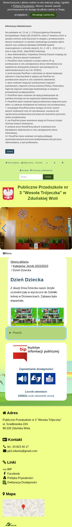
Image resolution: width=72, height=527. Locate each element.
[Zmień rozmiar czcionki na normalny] (47, 163)
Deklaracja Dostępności (22, 482)
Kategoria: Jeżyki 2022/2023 (30, 266)
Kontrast (25, 170)
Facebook (13, 473)
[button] (4, 228)
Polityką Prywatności (23, 6)
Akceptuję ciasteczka (43, 14)
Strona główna (13, 163)
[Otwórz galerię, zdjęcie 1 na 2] (24, 317)
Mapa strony (28, 163)
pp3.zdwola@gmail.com (22, 450)
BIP (9, 469)
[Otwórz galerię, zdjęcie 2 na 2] (51, 317)
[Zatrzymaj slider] (36, 246)
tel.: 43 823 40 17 (18, 446)
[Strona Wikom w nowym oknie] (10, 524)
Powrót (17, 332)
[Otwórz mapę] (24, 507)
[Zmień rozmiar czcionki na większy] (54, 163)
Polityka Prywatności (20, 478)
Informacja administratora (42, 170)
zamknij (10, 151)
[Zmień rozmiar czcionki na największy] (62, 163)
